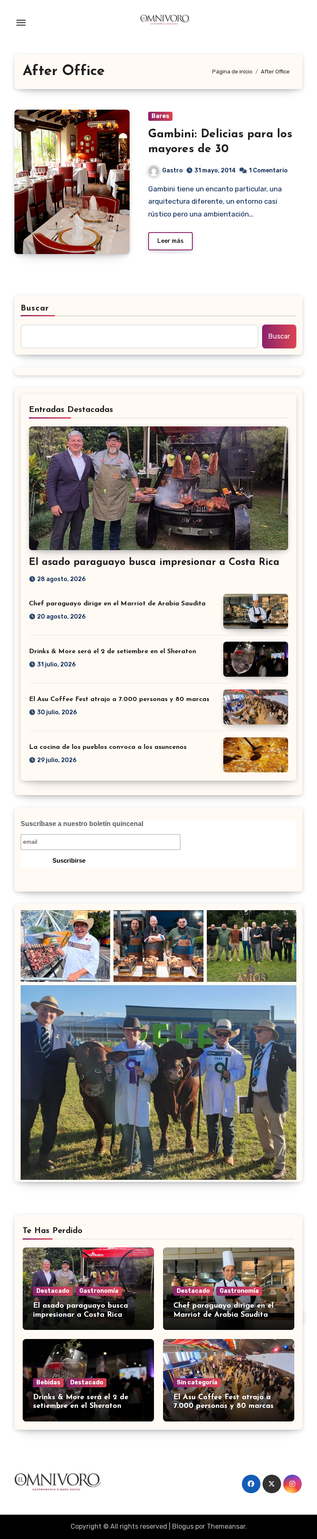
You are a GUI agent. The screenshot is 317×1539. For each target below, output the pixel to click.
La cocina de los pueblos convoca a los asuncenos (108, 747)
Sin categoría (197, 1382)
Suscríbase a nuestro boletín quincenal (82, 823)
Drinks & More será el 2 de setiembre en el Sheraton (112, 651)
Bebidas (48, 1382)
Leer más (170, 241)
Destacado (52, 1290)
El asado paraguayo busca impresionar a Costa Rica (154, 562)
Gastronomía (98, 1290)
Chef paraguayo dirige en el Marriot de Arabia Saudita (117, 603)
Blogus (183, 1526)
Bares (160, 116)
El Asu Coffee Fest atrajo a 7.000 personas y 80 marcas (119, 699)
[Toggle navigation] (21, 23)
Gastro (172, 170)
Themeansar (226, 1526)
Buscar (35, 308)
